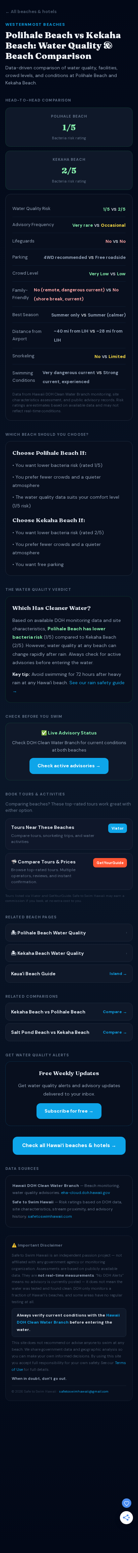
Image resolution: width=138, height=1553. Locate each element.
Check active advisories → (69, 766)
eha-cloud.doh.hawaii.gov (85, 1192)
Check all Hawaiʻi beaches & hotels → (69, 1145)
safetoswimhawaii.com (50, 1216)
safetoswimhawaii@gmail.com (84, 1391)
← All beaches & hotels (31, 11)
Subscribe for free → (69, 1111)
